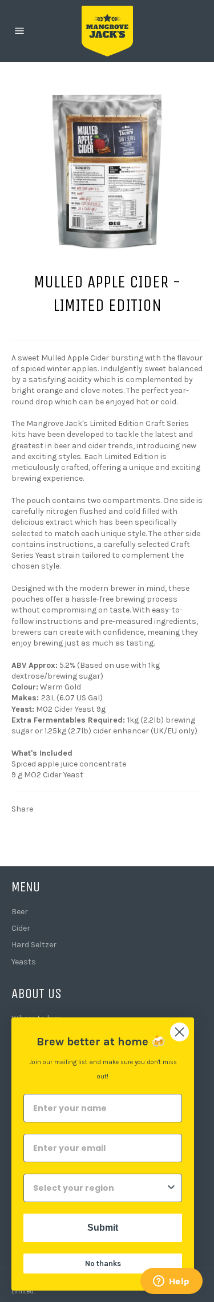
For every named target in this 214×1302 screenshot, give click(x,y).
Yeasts (23, 962)
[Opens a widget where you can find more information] (171, 1282)
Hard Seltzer (33, 945)
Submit (102, 1227)
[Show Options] (171, 1188)
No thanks (103, 1263)
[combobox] (99, 1188)
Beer (19, 911)
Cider (20, 928)
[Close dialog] (179, 1032)
